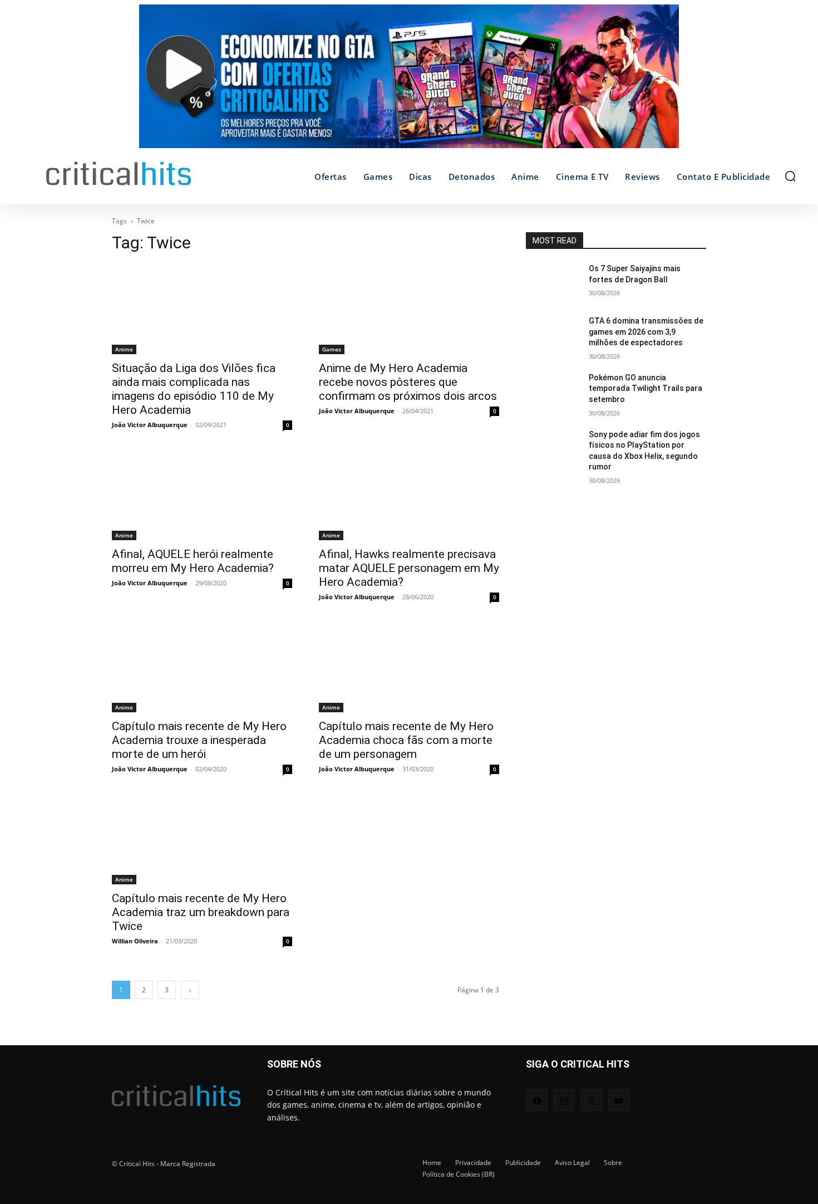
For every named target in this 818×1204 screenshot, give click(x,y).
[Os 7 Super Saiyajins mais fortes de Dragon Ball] (553, 282)
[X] (591, 1100)
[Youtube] (619, 1100)
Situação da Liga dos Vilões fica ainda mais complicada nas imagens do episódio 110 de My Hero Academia (193, 389)
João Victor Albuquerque (150, 424)
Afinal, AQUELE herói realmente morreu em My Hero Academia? (193, 561)
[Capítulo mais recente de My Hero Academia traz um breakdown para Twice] (202, 839)
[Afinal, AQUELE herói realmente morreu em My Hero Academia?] (202, 495)
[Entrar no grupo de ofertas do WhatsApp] (409, 81)
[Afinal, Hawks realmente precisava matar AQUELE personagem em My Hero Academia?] (409, 495)
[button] (790, 176)
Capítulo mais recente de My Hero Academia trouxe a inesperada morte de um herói (199, 740)
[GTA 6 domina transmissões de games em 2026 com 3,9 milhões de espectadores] (553, 335)
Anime (124, 349)
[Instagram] (564, 1100)
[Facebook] (537, 1100)
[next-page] (189, 990)
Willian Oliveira (135, 941)
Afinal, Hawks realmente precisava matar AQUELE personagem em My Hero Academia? (409, 568)
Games (331, 349)
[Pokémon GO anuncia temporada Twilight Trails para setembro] (553, 391)
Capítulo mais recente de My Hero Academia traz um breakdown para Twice (200, 912)
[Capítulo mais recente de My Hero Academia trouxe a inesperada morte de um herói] (202, 667)
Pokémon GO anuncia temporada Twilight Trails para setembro (645, 388)
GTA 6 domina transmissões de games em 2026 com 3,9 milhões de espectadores (646, 331)
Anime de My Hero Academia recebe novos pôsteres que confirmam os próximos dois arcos (408, 382)
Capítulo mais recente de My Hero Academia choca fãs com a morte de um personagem (406, 740)
